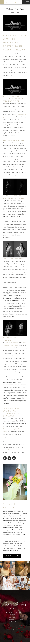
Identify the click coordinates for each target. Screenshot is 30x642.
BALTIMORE (19, 629)
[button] (5, 458)
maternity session (12, 342)
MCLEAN (9, 629)
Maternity (6, 537)
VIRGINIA (23, 625)
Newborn (14, 537)
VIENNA (9, 627)
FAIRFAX (18, 627)
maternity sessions (12, 272)
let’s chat (6, 450)
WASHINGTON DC (10, 625)
